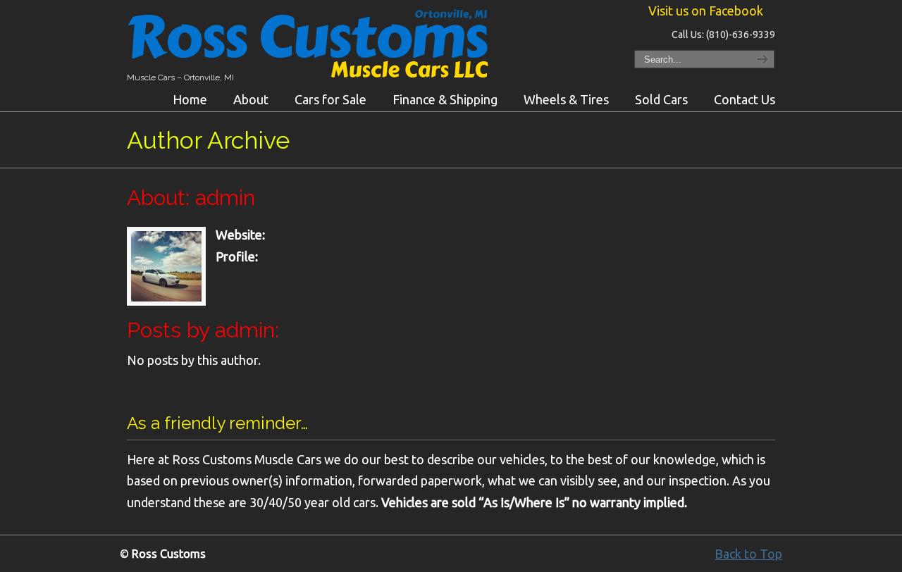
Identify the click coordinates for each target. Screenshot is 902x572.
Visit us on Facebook (705, 11)
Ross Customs (313, 46)
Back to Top (748, 554)
